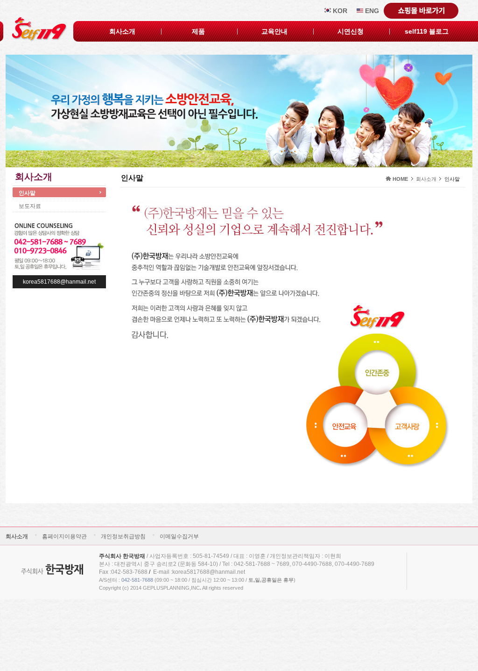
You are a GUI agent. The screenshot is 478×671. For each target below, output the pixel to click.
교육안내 (274, 31)
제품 (198, 31)
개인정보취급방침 (123, 536)
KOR (339, 10)
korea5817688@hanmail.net (59, 281)
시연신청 (350, 31)
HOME (400, 179)
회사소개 (122, 31)
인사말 (27, 193)
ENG (371, 10)
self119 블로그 (427, 31)
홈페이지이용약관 (64, 536)
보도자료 (30, 206)
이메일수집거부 (179, 536)
